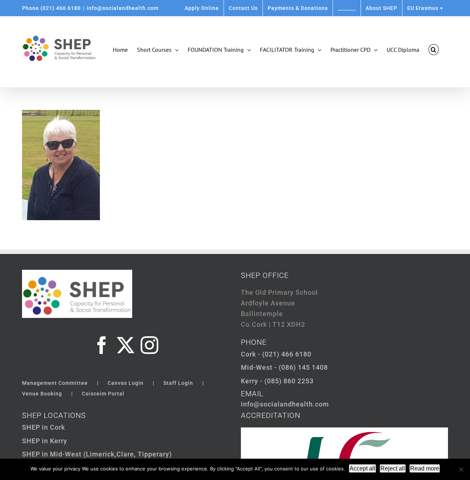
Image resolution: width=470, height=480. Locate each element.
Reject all (392, 468)
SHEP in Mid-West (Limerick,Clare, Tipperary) (97, 454)
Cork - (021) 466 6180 (276, 354)
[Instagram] (150, 345)
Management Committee (55, 383)
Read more (424, 468)
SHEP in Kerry (44, 441)
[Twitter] (126, 345)
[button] (434, 50)
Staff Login (178, 383)
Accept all (362, 468)
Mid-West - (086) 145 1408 (284, 367)
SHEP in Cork (43, 427)
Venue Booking (42, 394)
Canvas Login (126, 383)
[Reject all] (460, 469)
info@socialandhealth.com (123, 8)
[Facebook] (102, 345)
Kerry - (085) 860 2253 (277, 381)
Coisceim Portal (103, 394)
